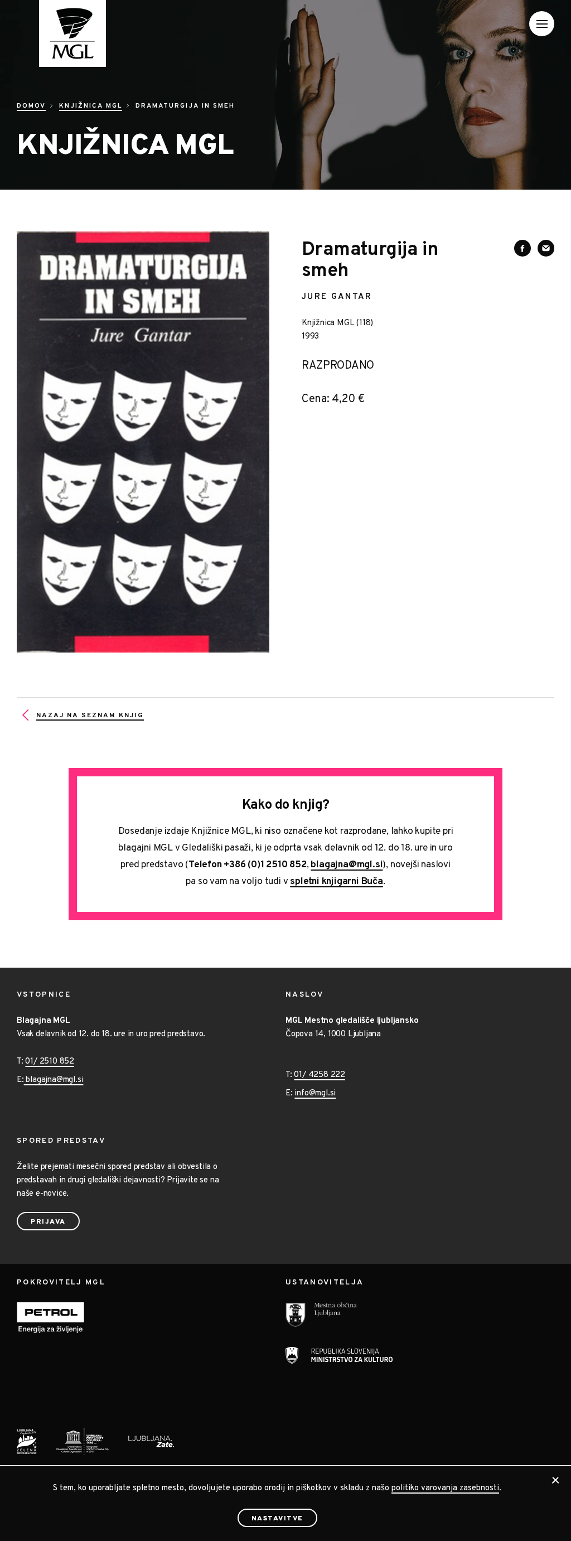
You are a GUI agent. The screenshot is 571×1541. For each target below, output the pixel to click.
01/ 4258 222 (319, 1075)
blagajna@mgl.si (347, 865)
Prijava (48, 1222)
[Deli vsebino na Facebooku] (522, 248)
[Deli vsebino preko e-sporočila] (546, 248)
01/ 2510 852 (49, 1061)
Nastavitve (277, 1518)
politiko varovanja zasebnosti (445, 1488)
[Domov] (61, 33)
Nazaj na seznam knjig (90, 715)
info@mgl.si (315, 1093)
